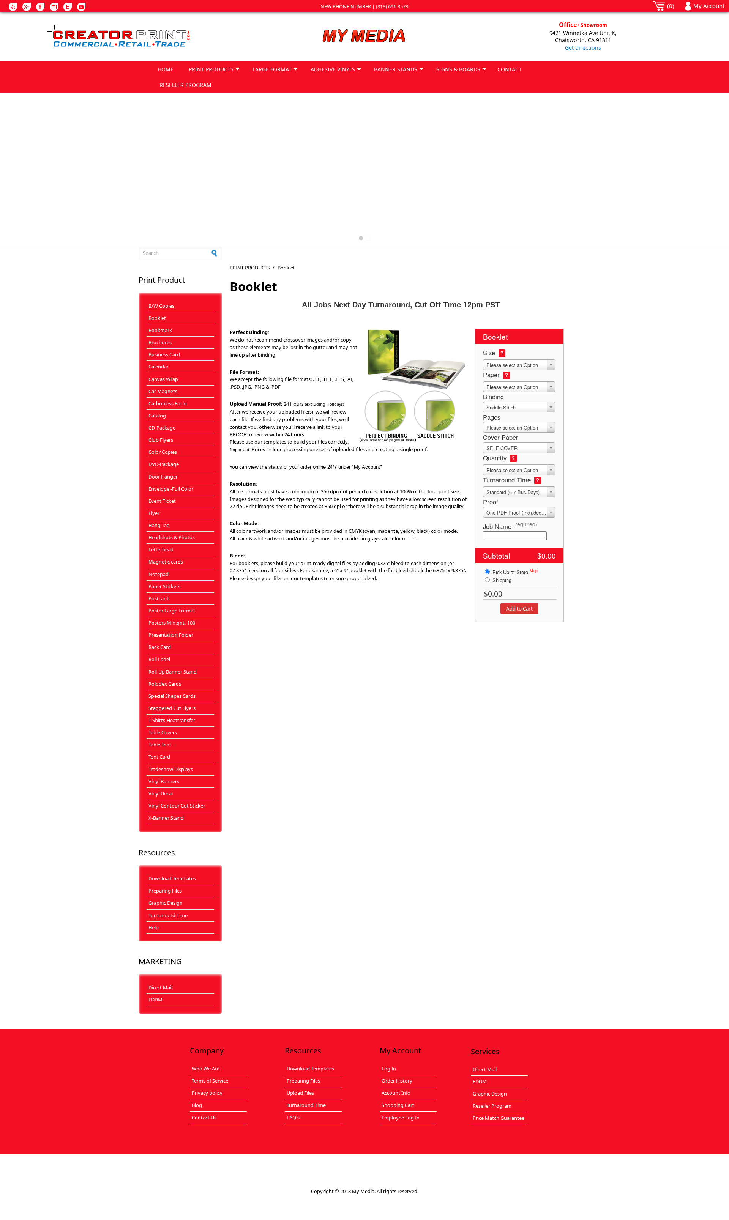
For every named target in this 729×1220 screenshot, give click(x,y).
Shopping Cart (398, 1105)
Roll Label (159, 659)
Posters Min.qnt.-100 (171, 622)
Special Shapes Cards (172, 696)
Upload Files (300, 1092)
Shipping (501, 580)
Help (153, 927)
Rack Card (159, 647)
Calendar (158, 366)
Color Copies (162, 452)
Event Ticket (162, 500)
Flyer (153, 513)
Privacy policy (207, 1092)
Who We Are (205, 1068)
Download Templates (172, 878)
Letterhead (161, 549)
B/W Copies (161, 305)
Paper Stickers (164, 586)
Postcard (158, 598)
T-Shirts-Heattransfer (171, 720)
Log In (389, 1068)
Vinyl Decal (160, 793)
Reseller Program (492, 1105)
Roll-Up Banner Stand (172, 671)
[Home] (146, 36)
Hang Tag (159, 525)
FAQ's (293, 1117)
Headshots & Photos (171, 537)
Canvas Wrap (163, 379)
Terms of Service (210, 1080)
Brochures (160, 342)
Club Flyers (160, 439)
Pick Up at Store (514, 572)
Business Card (164, 354)
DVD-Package (163, 464)
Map (534, 570)
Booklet (157, 318)
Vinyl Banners (163, 781)
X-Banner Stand (166, 817)
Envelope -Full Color (170, 488)
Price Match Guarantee (498, 1118)
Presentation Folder (170, 634)
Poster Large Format (171, 610)
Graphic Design (165, 902)
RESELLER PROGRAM (185, 84)
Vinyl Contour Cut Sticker (176, 805)
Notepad (158, 574)
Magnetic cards (165, 561)
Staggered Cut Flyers (172, 708)
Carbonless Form (167, 403)
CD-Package (161, 427)
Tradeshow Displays (170, 769)
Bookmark (160, 330)
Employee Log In (401, 1117)
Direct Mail (160, 987)
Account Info (396, 1092)
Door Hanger (163, 476)
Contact (509, 69)
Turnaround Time (168, 915)
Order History (397, 1080)
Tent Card (159, 756)
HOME (166, 69)
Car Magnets (162, 391)
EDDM (155, 999)
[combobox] (519, 364)
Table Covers (162, 732)
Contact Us (204, 1117)
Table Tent (159, 744)
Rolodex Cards (164, 683)
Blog (197, 1105)
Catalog (157, 415)
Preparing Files (165, 890)
